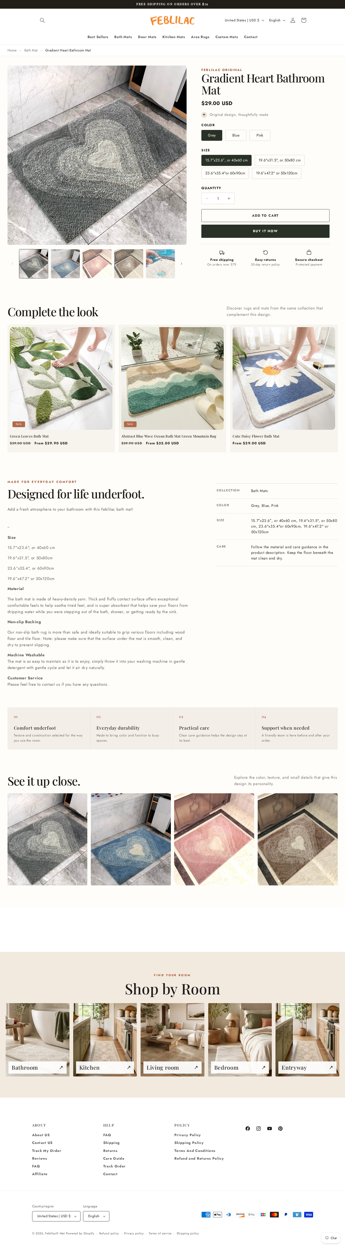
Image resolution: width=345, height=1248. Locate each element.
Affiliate (40, 1174)
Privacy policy (134, 1233)
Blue (235, 135)
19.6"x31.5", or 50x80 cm (280, 160)
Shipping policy (188, 1233)
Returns (110, 1150)
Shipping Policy (189, 1143)
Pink (260, 135)
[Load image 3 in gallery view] (97, 263)
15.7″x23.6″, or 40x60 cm (226, 160)
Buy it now (265, 231)
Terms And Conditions (194, 1150)
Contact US (42, 1143)
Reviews (39, 1158)
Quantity (211, 188)
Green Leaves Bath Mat (29, 436)
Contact (110, 1174)
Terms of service (160, 1233)
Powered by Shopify (80, 1233)
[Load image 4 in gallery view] (128, 263)
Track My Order (46, 1150)
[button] (42, 20)
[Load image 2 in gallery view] (65, 263)
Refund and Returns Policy (199, 1158)
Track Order (114, 1166)
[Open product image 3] (214, 839)
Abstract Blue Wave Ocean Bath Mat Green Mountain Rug (168, 436)
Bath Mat (31, 50)
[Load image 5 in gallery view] (160, 263)
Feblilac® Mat (55, 1233)
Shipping (111, 1143)
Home (12, 50)
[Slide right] (181, 264)
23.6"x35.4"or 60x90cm (225, 173)
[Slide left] (13, 264)
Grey (212, 135)
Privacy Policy (187, 1135)
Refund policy (109, 1233)
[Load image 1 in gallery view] (33, 263)
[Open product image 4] (298, 839)
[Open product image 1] (48, 839)
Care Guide (113, 1158)
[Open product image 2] (131, 839)
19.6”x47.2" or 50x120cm (277, 173)
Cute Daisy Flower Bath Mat (256, 436)
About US (41, 1135)
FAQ (36, 1166)
